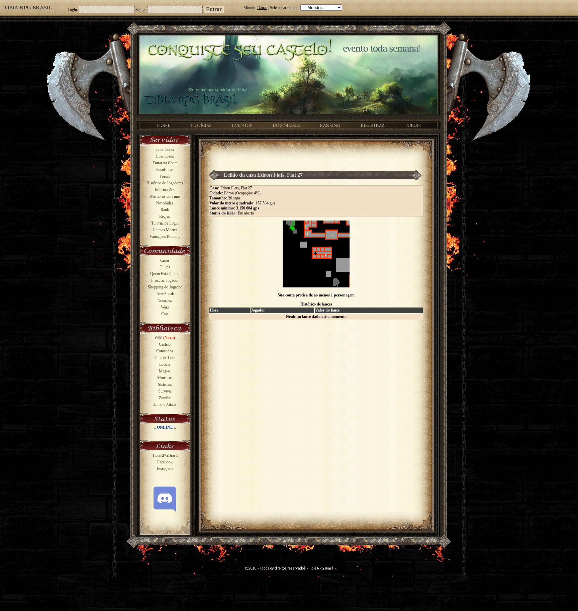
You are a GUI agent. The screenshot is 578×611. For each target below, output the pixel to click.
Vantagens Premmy (165, 236)
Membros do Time (165, 196)
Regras (164, 216)
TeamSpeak (165, 293)
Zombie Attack (164, 404)
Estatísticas (165, 169)
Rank (165, 209)
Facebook (165, 462)
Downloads (165, 156)
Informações (165, 189)
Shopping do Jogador (165, 287)
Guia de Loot (165, 357)
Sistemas (165, 384)
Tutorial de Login (165, 223)
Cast (164, 314)
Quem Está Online (164, 273)
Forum (165, 176)
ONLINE (165, 427)
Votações (165, 300)
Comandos (164, 351)
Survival (165, 391)
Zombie (165, 398)
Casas (165, 260)
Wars (165, 307)
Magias (165, 371)
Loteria (164, 364)
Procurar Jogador (165, 280)
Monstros (165, 377)
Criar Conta (165, 149)
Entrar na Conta (165, 163)
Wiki (165, 337)
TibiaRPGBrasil (165, 455)
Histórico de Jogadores (165, 183)
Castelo (165, 344)
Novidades (164, 203)
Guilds (165, 267)
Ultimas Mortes (165, 230)
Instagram (165, 468)
